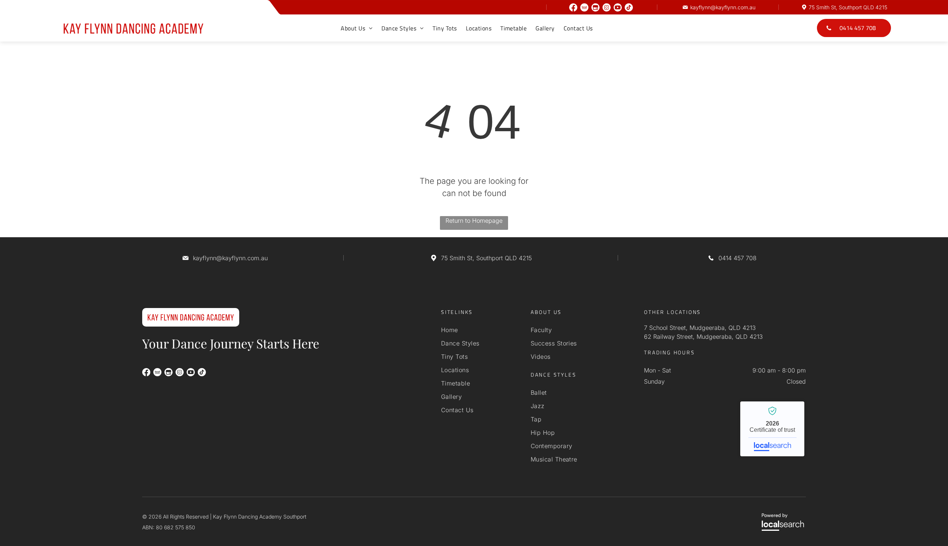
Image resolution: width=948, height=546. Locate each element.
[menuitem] (356, 28)
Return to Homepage (474, 220)
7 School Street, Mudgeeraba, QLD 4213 (700, 327)
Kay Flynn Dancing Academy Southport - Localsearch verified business (772, 428)
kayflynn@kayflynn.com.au (722, 7)
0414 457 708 (737, 258)
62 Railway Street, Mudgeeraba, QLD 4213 (703, 336)
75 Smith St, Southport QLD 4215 (848, 7)
